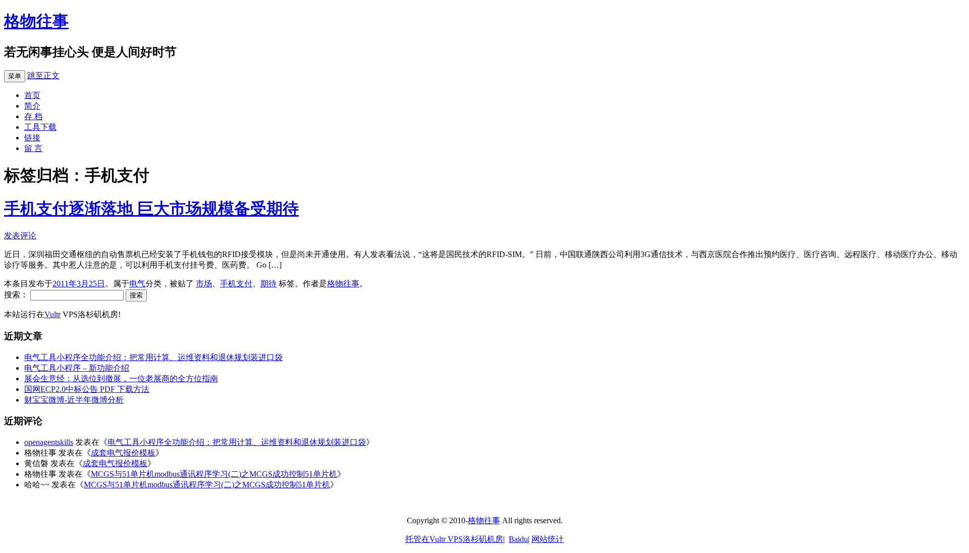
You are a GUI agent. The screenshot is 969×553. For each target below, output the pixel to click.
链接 (32, 137)
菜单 (14, 76)
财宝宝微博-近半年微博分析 (74, 399)
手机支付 (236, 283)
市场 (204, 283)
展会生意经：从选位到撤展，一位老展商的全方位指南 (121, 378)
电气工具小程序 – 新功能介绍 (76, 368)
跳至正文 (43, 75)
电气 (137, 283)
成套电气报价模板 (123, 452)
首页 (32, 95)
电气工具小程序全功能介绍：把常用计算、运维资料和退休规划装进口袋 (153, 357)
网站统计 (547, 539)
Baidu (518, 539)
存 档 (33, 116)
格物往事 (36, 21)
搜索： (16, 294)
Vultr (52, 314)
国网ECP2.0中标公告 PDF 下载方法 (86, 389)
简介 (32, 106)
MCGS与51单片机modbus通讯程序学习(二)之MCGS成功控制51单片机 (214, 474)
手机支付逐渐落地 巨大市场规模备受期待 (151, 208)
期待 (268, 283)
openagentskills (48, 442)
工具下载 (40, 127)
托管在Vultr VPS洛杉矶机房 (454, 539)
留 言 (33, 148)
